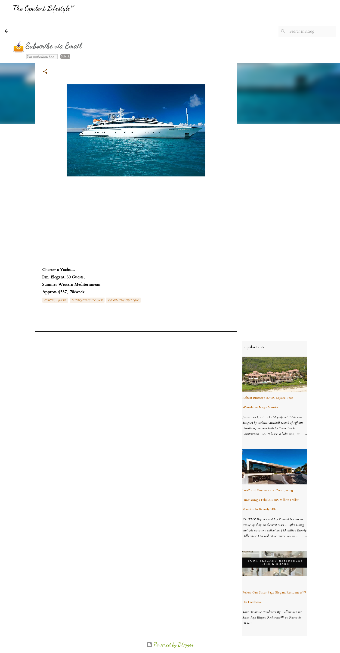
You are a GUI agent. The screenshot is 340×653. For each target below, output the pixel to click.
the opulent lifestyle (123, 300)
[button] (45, 72)
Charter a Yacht (55, 300)
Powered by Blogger (173, 644)
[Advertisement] (97, 26)
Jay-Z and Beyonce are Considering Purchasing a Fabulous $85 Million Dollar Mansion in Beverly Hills (270, 500)
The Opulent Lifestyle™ (43, 8)
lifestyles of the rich (87, 300)
